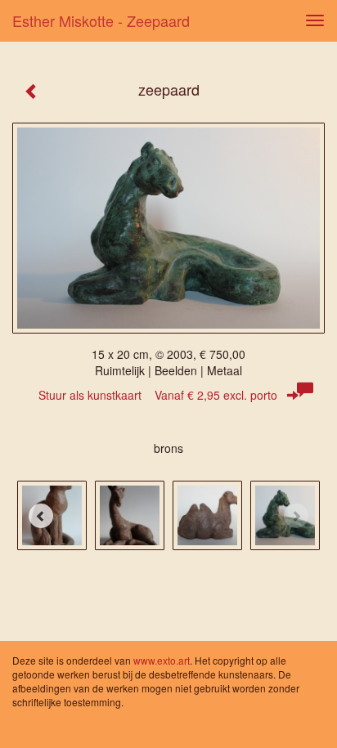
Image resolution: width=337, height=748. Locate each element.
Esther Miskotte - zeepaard (101, 20)
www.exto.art (161, 660)
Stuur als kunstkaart (157, 395)
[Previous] (41, 516)
